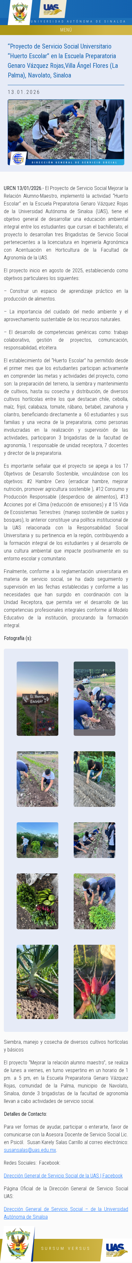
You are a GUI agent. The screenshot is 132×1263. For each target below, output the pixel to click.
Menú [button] (66, 29)
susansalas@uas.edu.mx (30, 1150)
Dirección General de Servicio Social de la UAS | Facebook (63, 1176)
